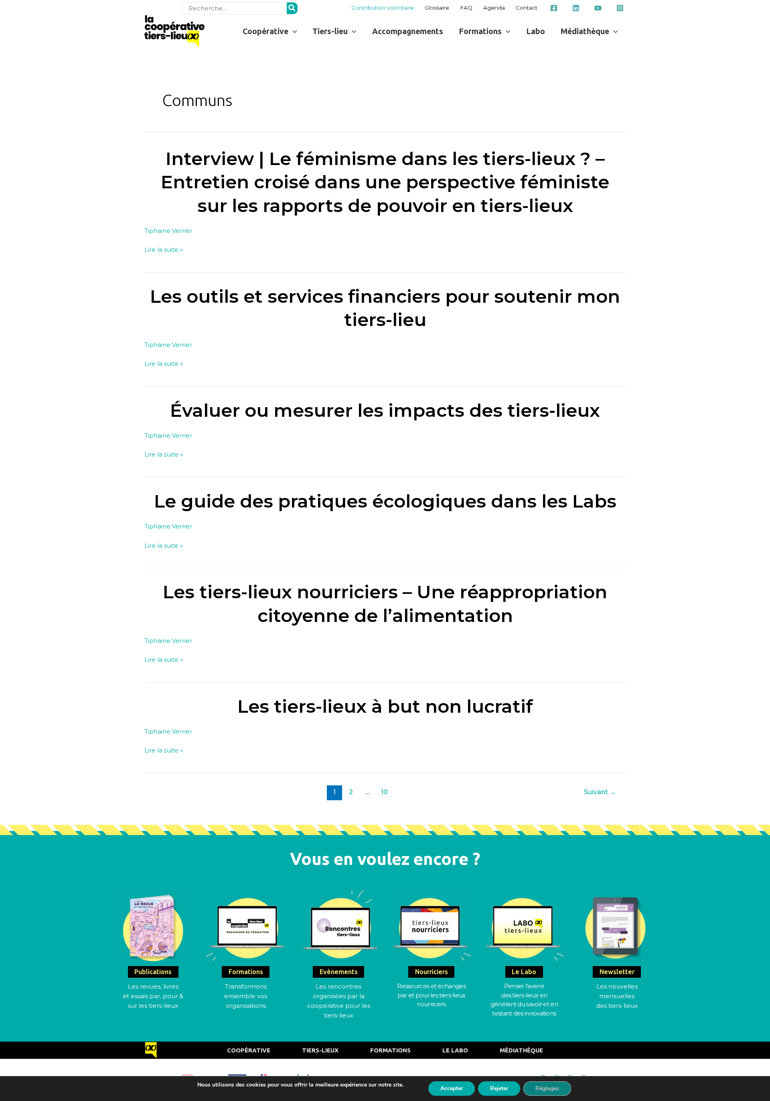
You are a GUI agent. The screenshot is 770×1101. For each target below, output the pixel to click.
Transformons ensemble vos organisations (245, 996)
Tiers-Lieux (320, 1050)
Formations (390, 1050)
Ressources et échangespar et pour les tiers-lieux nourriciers (431, 995)
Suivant (600, 792)
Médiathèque (521, 1050)
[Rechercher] (292, 8)
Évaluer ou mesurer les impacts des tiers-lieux (385, 410)
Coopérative (248, 1050)
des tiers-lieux (617, 1005)
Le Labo (455, 1050)
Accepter (451, 1088)
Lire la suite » (163, 249)
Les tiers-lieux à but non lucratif (385, 706)
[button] (270, 31)
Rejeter (499, 1088)
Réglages (547, 1088)
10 (384, 792)
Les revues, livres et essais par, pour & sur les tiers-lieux (153, 996)
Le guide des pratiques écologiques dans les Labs (385, 501)
